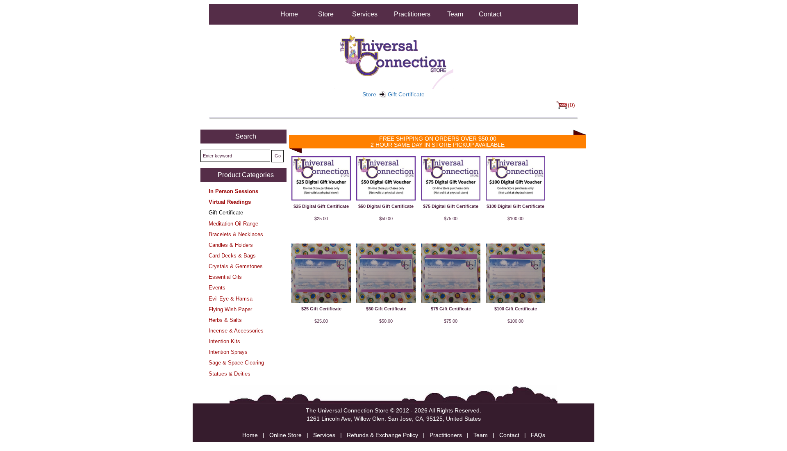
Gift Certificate (406, 94)
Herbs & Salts (225, 320)
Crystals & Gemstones (236, 266)
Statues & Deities (229, 374)
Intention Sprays (228, 352)
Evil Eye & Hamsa (230, 299)
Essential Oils (225, 277)
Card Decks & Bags (232, 256)
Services (365, 14)
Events (217, 288)
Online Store (285, 435)
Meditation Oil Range (233, 224)
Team (455, 14)
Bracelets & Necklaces (236, 234)
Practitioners (412, 14)
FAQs (538, 435)
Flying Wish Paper (230, 309)
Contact (490, 14)
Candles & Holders (231, 245)
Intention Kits (224, 341)
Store (326, 14)
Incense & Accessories (236, 331)
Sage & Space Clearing (236, 363)
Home (289, 14)
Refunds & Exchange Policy (382, 435)
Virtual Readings (230, 202)
